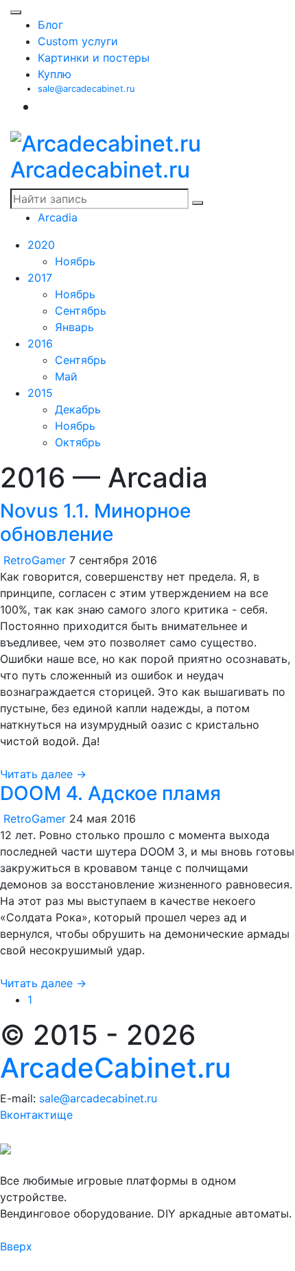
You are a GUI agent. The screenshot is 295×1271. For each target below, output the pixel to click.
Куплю (54, 74)
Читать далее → (43, 774)
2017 (39, 278)
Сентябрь (80, 310)
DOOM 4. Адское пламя (110, 793)
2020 (41, 245)
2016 (40, 343)
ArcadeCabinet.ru (115, 1068)
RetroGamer (34, 560)
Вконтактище (36, 1115)
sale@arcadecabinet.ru (86, 88)
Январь (74, 327)
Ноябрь (75, 261)
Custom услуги (78, 41)
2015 (40, 393)
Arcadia (58, 217)
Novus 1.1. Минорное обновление (95, 522)
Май (66, 376)
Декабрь (78, 409)
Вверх (16, 1246)
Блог (50, 25)
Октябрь (78, 442)
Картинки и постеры (94, 57)
